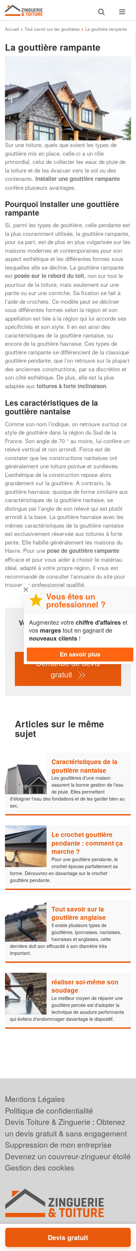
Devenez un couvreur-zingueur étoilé (68, 1156)
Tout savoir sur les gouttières (52, 29)
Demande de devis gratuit (68, 668)
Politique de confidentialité (49, 1110)
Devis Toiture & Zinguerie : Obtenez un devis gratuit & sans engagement (66, 1127)
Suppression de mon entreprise (58, 1144)
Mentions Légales (35, 1098)
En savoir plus (80, 654)
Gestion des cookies (39, 1167)
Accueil (12, 29)
